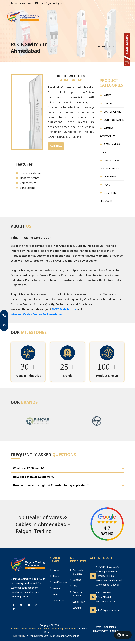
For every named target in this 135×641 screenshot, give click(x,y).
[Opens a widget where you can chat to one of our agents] (123, 635)
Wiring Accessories (107, 132)
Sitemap (114, 630)
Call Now (56, 146)
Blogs (56, 594)
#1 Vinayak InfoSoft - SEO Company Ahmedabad (53, 635)
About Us (58, 576)
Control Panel (114, 119)
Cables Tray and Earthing (109, 164)
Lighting (110, 176)
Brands (56, 588)
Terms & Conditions (105, 626)
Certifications (59, 582)
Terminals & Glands (110, 148)
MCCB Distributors (64, 309)
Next (38, 105)
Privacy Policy (100, 630)
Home (101, 46)
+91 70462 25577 (23, 3)
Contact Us (59, 600)
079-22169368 (104, 592)
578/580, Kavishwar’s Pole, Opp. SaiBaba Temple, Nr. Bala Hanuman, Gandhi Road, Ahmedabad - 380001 (109, 575)
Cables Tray (78, 601)
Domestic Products (108, 196)
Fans (107, 184)
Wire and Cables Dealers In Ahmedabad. (37, 314)
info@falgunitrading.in (50, 3)
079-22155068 (104, 596)
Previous (15, 105)
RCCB (111, 46)
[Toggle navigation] (126, 16)
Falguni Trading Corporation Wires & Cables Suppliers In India (44, 628)
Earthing (76, 607)
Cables (108, 103)
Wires (107, 95)
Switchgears (112, 111)
